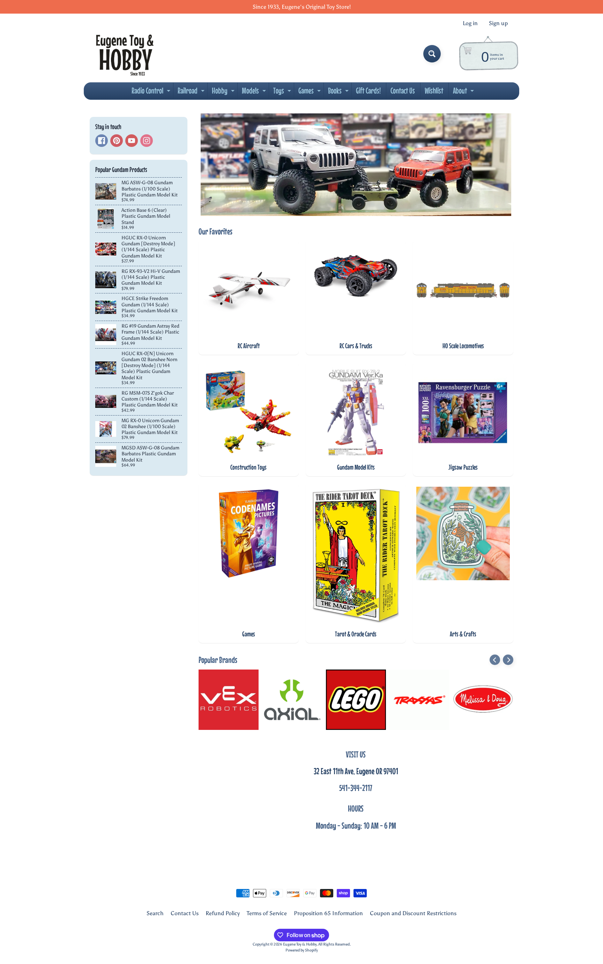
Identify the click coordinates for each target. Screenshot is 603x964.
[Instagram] (146, 140)
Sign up (498, 23)
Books (339, 92)
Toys (283, 92)
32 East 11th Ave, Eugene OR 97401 (356, 771)
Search (155, 913)
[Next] (508, 660)
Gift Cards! (368, 90)
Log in (470, 23)
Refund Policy (223, 913)
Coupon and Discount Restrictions (413, 913)
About (464, 92)
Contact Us (402, 90)
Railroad (192, 92)
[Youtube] (131, 140)
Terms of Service (267, 913)
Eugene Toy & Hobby (300, 944)
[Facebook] (101, 140)
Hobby (224, 92)
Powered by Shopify (301, 950)
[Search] (432, 53)
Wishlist (434, 90)
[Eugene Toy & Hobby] (125, 53)
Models (255, 92)
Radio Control (152, 92)
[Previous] (495, 660)
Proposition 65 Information (328, 913)
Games (310, 92)
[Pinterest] (116, 140)
